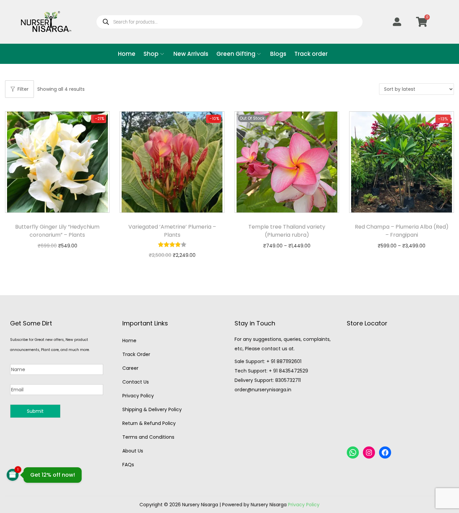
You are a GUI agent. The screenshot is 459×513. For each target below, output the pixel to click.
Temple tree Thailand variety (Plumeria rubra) (286, 231)
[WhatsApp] (353, 452)
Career (130, 368)
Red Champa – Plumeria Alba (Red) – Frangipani (402, 231)
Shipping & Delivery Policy (152, 409)
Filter (23, 89)
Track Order (136, 354)
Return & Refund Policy (149, 423)
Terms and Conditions (148, 437)
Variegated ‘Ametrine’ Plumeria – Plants (172, 231)
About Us (132, 450)
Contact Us (135, 382)
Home (129, 340)
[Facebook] (385, 452)
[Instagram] (369, 452)
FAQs (128, 464)
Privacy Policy (138, 395)
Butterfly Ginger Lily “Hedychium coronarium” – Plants (57, 231)
